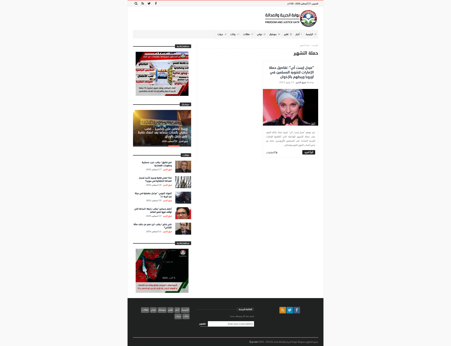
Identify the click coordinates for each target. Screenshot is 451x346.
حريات (178, 316)
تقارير (170, 309)
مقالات (145, 309)
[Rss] (142, 3)
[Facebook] (155, 3)
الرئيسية (185, 309)
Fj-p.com (253, 341)
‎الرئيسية (315, 45)
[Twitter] (149, 3)
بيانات (186, 316)
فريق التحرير (301, 82)
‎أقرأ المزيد (308, 152)
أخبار (313, 124)
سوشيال (162, 309)
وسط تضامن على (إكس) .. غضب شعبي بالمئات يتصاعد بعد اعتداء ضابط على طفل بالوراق (163, 132)
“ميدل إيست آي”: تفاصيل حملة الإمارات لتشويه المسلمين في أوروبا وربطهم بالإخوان (291, 72)
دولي (153, 309)
